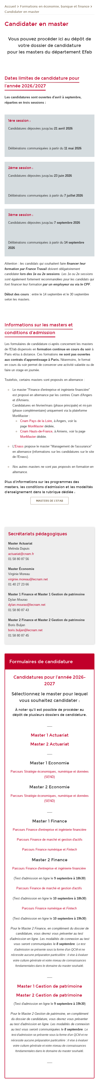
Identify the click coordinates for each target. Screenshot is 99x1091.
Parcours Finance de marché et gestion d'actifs (49, 839)
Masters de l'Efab (49, 500)
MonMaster (35, 426)
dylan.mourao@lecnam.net (26, 605)
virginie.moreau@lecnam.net (28, 579)
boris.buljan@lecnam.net (25, 630)
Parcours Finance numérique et (49, 849)
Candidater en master (22, 12)
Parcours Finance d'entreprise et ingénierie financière (49, 829)
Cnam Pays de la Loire (36, 421)
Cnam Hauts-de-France (36, 431)
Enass (19, 446)
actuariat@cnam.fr (21, 554)
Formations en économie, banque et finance (54, 6)
